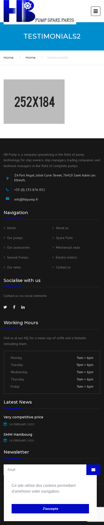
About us (62, 228)
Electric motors (66, 257)
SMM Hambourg (18, 434)
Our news (14, 267)
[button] (12, 497)
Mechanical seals (68, 247)
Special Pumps (17, 257)
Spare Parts (64, 238)
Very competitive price (23, 417)
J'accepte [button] (50, 509)
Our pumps (15, 238)
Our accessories (18, 247)
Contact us (63, 267)
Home (9, 57)
